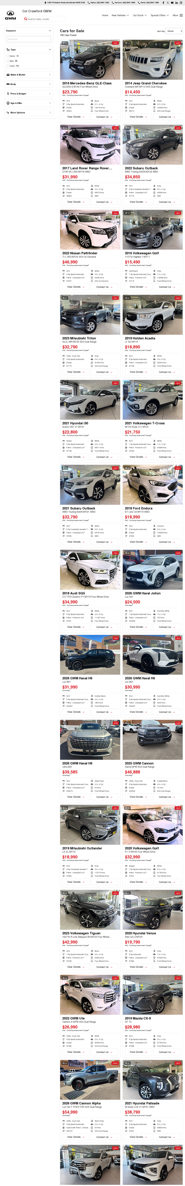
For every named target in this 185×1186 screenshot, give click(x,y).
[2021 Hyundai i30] (90, 400)
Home (105, 15)
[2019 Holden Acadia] (153, 315)
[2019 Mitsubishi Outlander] (90, 825)
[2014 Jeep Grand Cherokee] (153, 60)
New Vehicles (119, 15)
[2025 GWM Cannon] (153, 740)
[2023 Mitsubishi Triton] (90, 315)
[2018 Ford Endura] (153, 485)
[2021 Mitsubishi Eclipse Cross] (153, 1165)
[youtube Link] (172, 3)
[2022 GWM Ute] (90, 995)
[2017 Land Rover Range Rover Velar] (90, 145)
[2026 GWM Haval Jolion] (153, 570)
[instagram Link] (181, 3)
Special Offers (158, 15)
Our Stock (138, 15)
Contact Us (102, 116)
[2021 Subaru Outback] (90, 485)
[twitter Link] (168, 3)
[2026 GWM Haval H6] (90, 655)
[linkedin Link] (176, 3)
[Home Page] (10, 15)
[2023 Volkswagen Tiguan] (90, 910)
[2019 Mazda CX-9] (153, 995)
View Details (74, 116)
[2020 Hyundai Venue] (153, 910)
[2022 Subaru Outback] (153, 145)
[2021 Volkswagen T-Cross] (153, 400)
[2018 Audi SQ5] (90, 570)
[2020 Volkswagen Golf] (153, 825)
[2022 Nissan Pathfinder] (90, 230)
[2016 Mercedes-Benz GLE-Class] (90, 60)
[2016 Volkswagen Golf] (153, 230)
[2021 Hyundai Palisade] (153, 1080)
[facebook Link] (163, 3)
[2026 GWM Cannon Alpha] (90, 1080)
